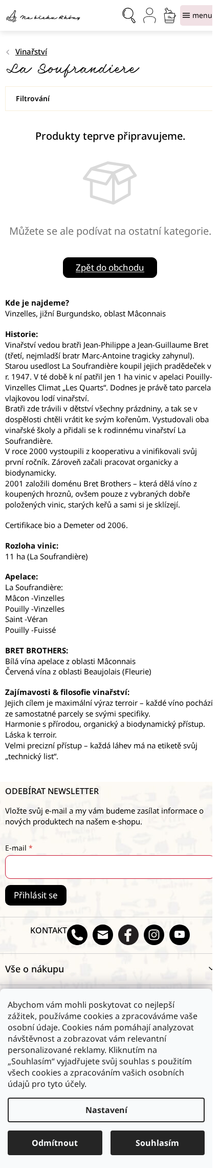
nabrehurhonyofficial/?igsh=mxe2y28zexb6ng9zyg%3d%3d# (154, 935)
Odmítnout (55, 1142)
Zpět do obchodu (110, 267)
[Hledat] (129, 15)
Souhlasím (157, 1142)
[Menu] (197, 15)
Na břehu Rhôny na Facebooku (128, 935)
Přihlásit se (36, 895)
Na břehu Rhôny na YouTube (179, 935)
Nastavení (106, 1110)
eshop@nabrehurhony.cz (103, 935)
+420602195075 (77, 935)
